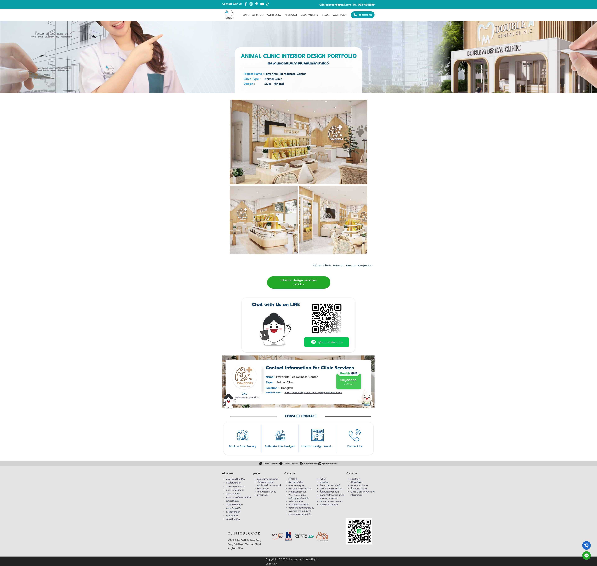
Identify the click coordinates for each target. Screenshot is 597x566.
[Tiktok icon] (267, 4)
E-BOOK (292, 479)
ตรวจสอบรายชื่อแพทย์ (298, 504)
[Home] (586, 545)
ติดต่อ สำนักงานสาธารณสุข (301, 507)
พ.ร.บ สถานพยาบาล (328, 498)
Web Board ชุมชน (297, 495)
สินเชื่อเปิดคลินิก (233, 482)
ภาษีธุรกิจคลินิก (295, 501)
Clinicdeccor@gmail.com (335, 5)
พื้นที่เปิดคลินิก (233, 519)
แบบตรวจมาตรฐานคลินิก (299, 514)
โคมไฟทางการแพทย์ (266, 491)
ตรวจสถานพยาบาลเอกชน (331, 501)
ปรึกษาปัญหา (356, 482)
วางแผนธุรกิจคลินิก (235, 486)
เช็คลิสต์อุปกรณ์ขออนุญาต (331, 495)
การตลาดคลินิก (233, 511)
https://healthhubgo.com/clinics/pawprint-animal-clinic (313, 392)
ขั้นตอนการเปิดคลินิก (329, 491)
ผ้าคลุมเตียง (263, 488)
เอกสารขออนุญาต (296, 485)
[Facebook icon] (245, 4)
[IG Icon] (251, 4)
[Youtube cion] (262, 4)
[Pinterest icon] (256, 4)
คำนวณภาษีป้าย (295, 482)
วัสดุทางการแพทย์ (265, 482)
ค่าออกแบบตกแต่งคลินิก (299, 488)
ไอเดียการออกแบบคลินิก (330, 488)
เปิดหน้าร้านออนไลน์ (328, 504)
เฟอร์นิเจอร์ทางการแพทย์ (269, 485)
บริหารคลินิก (232, 515)
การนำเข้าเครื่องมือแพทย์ (299, 511)
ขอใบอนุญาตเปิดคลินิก (298, 498)
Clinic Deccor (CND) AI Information (362, 493)
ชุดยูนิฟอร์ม (262, 495)
